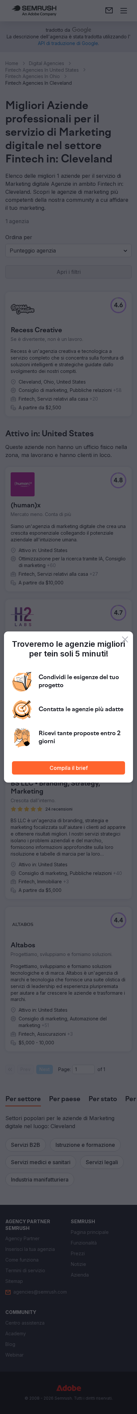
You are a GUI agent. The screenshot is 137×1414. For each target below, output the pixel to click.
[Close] (125, 639)
